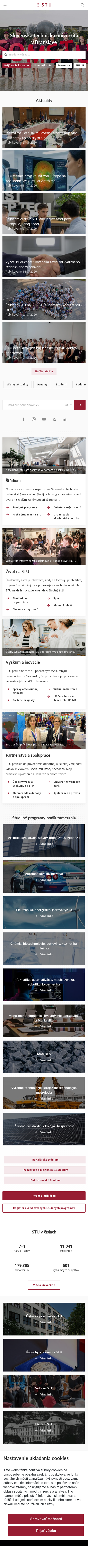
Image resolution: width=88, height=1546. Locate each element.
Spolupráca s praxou (66, 793)
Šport (57, 598)
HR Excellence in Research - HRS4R (64, 698)
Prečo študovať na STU (27, 514)
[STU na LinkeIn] (64, 419)
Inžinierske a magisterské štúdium (45, 1170)
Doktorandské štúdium (45, 1180)
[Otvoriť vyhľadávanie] (82, 5)
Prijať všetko (46, 1530)
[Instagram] (33, 419)
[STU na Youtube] (44, 419)
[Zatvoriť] (5, 5)
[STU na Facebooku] (23, 419)
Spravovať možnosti (46, 1519)
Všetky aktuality (17, 384)
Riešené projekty (24, 700)
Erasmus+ (64, 65)
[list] (44, 385)
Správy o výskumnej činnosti (25, 691)
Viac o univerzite (44, 1285)
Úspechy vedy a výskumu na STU (23, 783)
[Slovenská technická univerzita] (43, 4)
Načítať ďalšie (44, 371)
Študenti (61, 384)
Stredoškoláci (43, 65)
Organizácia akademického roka (66, 516)
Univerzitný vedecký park (66, 783)
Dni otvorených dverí (67, 507)
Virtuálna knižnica (65, 689)
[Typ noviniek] (69, 405)
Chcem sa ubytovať (25, 609)
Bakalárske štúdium (45, 1159)
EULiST (80, 65)
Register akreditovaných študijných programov (44, 1208)
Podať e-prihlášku (44, 1195)
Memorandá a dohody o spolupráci (27, 795)
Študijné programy (25, 507)
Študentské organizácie (20, 600)
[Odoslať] (80, 405)
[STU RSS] (54, 419)
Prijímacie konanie (16, 65)
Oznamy (42, 384)
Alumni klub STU (63, 605)
